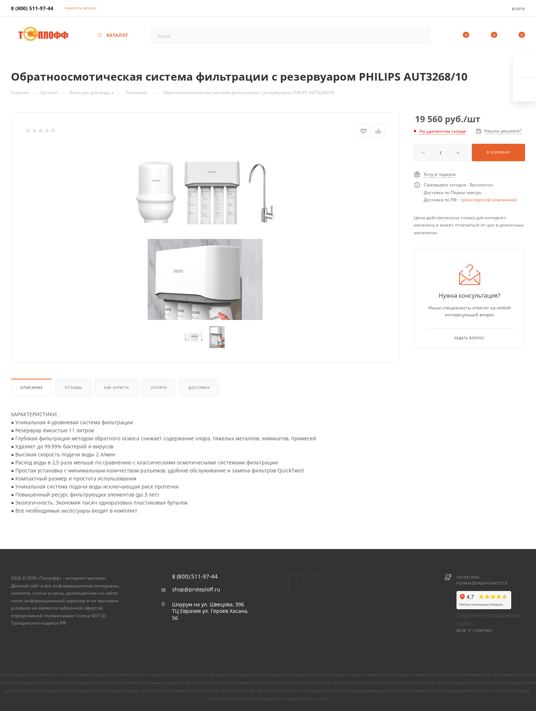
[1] (205, 193)
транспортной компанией (489, 200)
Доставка (199, 387)
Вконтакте (296, 582)
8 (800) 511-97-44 (32, 8)
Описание (31, 387)
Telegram (315, 582)
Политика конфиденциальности (482, 580)
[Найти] (421, 35)
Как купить (116, 387)
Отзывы (73, 387)
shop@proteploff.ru (196, 589)
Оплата (159, 387)
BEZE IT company (475, 630)
